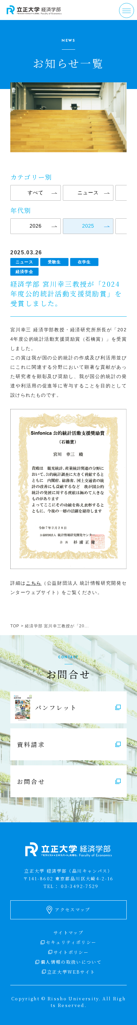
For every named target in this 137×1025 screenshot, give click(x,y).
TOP (15, 626)
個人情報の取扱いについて (71, 962)
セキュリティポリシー (71, 942)
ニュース (88, 192)
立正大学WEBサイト (71, 972)
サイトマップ (68, 932)
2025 (88, 226)
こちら (34, 583)
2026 (36, 226)
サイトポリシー (71, 952)
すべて (36, 192)
